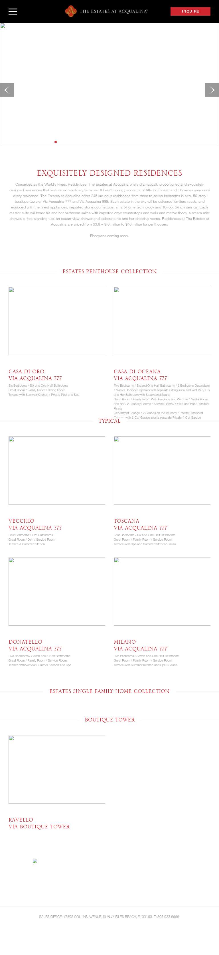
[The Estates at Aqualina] (106, 11)
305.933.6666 (168, 916)
